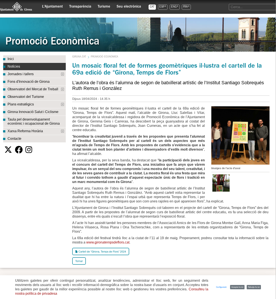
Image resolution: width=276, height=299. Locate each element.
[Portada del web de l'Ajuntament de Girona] (16, 6)
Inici (11, 59)
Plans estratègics (21, 104)
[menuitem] (52, 5)
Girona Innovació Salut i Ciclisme (33, 112)
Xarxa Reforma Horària (25, 131)
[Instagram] (28, 150)
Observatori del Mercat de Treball (33, 89)
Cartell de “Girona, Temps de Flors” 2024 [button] (102, 251)
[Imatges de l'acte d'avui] (240, 135)
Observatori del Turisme (26, 97)
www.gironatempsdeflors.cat (107, 242)
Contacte (14, 138)
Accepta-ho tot (237, 287)
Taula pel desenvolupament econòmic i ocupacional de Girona (34, 121)
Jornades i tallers (21, 74)
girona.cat (79, 57)
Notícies (14, 66)
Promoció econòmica (104, 57)
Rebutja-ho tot (254, 287)
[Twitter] (8, 150)
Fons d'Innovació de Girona (29, 81)
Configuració (221, 287)
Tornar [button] (79, 261)
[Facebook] (19, 150)
